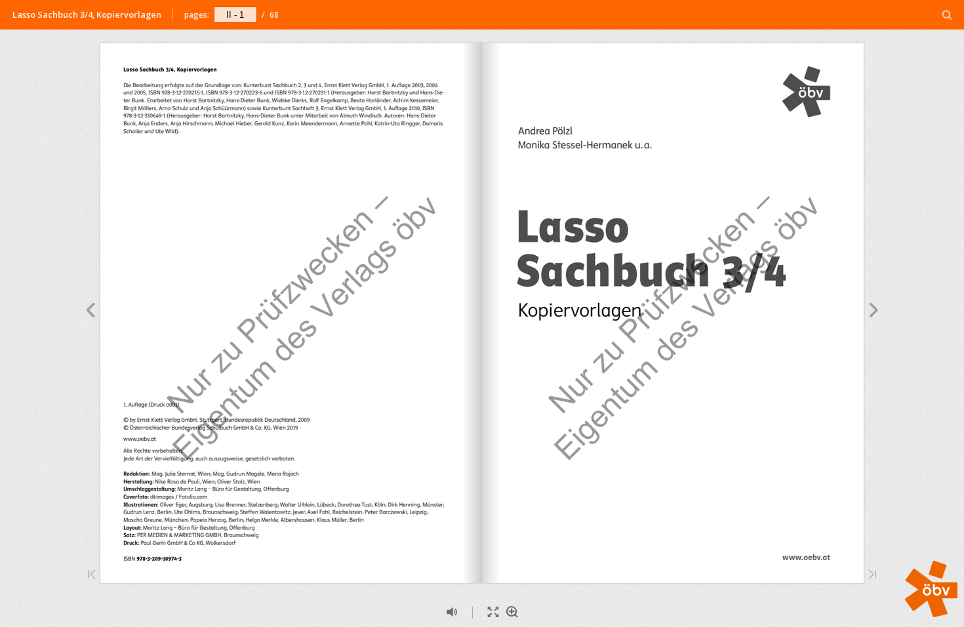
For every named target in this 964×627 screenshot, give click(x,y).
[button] (931, 613)
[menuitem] (947, 15)
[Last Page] (872, 575)
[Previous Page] (90, 312)
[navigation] (235, 14)
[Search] (947, 15)
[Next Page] (874, 312)
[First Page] (91, 575)
